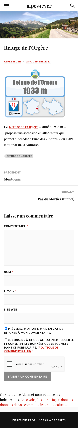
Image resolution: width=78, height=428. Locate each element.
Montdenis (12, 179)
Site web (10, 309)
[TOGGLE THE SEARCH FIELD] (71, 5)
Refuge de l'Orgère (19, 156)
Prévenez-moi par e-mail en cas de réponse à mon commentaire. (33, 330)
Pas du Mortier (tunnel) (56, 199)
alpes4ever (39, 5)
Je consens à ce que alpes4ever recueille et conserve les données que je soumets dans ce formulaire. (39, 345)
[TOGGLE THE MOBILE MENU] (6, 5)
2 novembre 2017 (38, 61)
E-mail (10, 290)
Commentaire (16, 226)
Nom (8, 272)
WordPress (57, 420)
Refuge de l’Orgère (26, 47)
